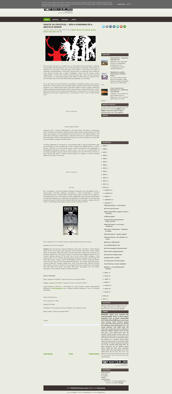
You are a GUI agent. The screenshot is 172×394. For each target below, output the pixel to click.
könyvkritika (113, 320)
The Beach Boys (109, 353)
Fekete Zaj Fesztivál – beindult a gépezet (115, 234)
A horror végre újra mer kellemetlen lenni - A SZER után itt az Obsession (119, 89)
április (106, 282)
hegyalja (126, 322)
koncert (104, 314)
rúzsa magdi (113, 350)
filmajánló (120, 322)
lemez (115, 316)
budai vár (115, 336)
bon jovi (115, 346)
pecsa (106, 329)
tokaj (127, 323)
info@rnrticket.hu (57, 288)
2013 (104, 187)
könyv (103, 323)
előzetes (114, 334)
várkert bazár (105, 351)
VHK (58, 31)
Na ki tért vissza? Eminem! (111, 208)
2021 (104, 162)
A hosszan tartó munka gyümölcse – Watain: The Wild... (114, 220)
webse (127, 341)
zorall (114, 327)
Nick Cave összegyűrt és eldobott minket (115, 248)
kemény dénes (114, 355)
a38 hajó (73, 29)
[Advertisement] (56, 339)
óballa (108, 357)
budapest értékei (111, 322)
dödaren (103, 348)
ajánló (112, 314)
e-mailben (118, 109)
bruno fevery (122, 353)
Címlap (47, 19)
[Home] (58, 13)
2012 (104, 296)
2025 (104, 149)
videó (106, 323)
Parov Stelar (122, 332)
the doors (126, 336)
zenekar (103, 327)
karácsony (116, 330)
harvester (109, 355)
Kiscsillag (126, 330)
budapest (104, 318)
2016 (104, 178)
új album (116, 318)
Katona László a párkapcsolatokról (113, 251)
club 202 (123, 323)
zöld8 (105, 357)
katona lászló (125, 320)
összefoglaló (104, 343)
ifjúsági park (109, 348)
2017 (104, 174)
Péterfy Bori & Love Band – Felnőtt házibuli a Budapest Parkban (118, 73)
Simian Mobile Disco (120, 344)
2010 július (115, 351)
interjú (103, 322)
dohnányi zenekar (124, 346)
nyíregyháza (125, 348)
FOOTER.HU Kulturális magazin (80, 388)
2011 (104, 299)
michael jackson (124, 339)
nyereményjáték (106, 316)
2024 (104, 152)
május (106, 279)
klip (102, 325)
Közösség (55, 19)
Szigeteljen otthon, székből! (112, 257)
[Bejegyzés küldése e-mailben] (60, 31)
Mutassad (65, 19)
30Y (109, 343)
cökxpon (126, 337)
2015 (104, 181)
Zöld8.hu (103, 377)
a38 (113, 323)
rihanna (103, 341)
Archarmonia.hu (105, 379)
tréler (102, 337)
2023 (104, 155)
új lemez (121, 316)
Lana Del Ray (105, 344)
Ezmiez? (74, 19)
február (107, 288)
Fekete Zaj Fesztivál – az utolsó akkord (115, 205)
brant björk (116, 353)
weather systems (108, 337)
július (106, 272)
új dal (107, 320)
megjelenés (104, 336)
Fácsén (103, 110)
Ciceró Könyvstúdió (119, 337)
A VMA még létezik (109, 216)
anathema (117, 323)
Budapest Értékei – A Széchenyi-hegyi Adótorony (119, 59)
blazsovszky (109, 346)
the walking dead (110, 341)
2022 (104, 158)
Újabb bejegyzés (48, 354)
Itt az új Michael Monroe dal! (112, 245)
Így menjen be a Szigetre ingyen (113, 254)
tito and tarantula (120, 341)
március (107, 285)
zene (116, 314)
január (106, 292)
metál (102, 329)
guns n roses (109, 332)
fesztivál (122, 314)
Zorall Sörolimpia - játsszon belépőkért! (115, 264)
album (126, 316)
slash (121, 330)
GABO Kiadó (121, 327)
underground (125, 329)
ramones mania (105, 350)
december (107, 190)
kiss (102, 339)
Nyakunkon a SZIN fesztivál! (112, 242)
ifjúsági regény (121, 334)
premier (118, 329)
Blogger (121, 383)
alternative (109, 327)
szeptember (108, 199)
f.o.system (120, 336)
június (106, 276)
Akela (119, 320)
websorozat (104, 330)
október (107, 196)
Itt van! (122, 308)
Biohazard (110, 336)
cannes (127, 353)
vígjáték (116, 332)
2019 (104, 168)
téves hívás (125, 350)
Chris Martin (125, 343)
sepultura (119, 350)
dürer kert (79, 29)
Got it (129, 4)
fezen (102, 332)
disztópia (109, 334)
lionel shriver (117, 348)
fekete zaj (87, 29)
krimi (127, 334)
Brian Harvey (122, 351)
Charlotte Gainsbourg (116, 343)
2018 (104, 171)
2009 (110, 351)
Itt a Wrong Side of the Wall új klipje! (114, 261)
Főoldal (71, 354)
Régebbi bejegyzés (94, 354)
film (127, 314)
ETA (83, 29)
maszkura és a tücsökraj (111, 339)
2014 (104, 184)
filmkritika (119, 325)
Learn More (121, 4)
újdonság (113, 325)
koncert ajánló (52, 31)
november (107, 193)
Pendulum (111, 344)
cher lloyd (103, 355)
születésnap (107, 325)
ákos (114, 329)
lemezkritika (124, 318)
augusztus (108, 203)
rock (110, 318)
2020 (104, 165)
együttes (110, 330)
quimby (111, 329)
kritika (110, 323)
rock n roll (126, 325)
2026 (104, 146)
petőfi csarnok (122, 355)
